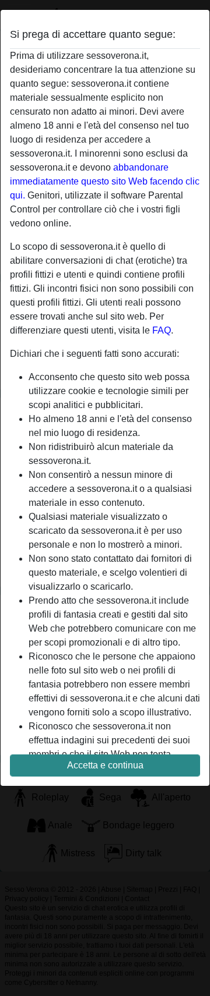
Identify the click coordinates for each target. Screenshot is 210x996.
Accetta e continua (105, 765)
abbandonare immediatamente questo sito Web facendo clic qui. (105, 181)
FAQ (161, 330)
